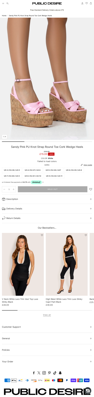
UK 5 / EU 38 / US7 (53, 170)
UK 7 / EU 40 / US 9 (12, 176)
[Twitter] (38, 372)
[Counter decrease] (4, 189)
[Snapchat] (60, 373)
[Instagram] (44, 373)
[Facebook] (33, 373)
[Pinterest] (49, 373)
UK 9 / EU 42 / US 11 (54, 176)
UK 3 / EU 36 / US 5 (12, 170)
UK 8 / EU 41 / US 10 (33, 176)
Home (4, 16)
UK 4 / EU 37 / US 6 (33, 170)
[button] (3, 3)
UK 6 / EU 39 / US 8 (74, 170)
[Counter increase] (13, 189)
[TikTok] (55, 373)
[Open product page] (23, 264)
